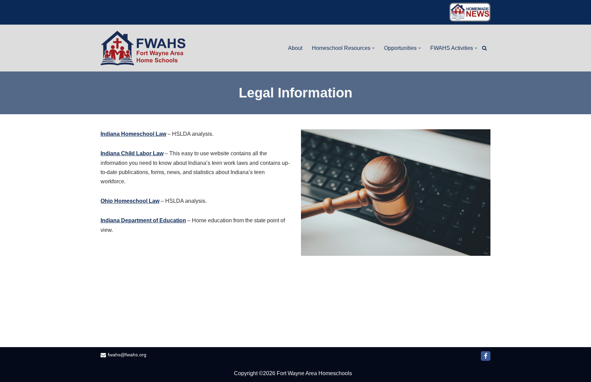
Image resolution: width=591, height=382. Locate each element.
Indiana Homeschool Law (133, 134)
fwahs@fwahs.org (127, 354)
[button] (373, 48)
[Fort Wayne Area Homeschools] (143, 48)
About (295, 48)
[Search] (484, 48)
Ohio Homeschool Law (130, 201)
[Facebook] (485, 356)
